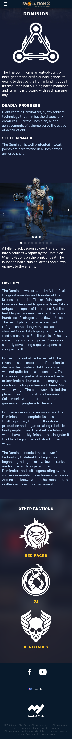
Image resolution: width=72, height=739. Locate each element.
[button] (3, 214)
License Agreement (27, 734)
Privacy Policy (47, 734)
